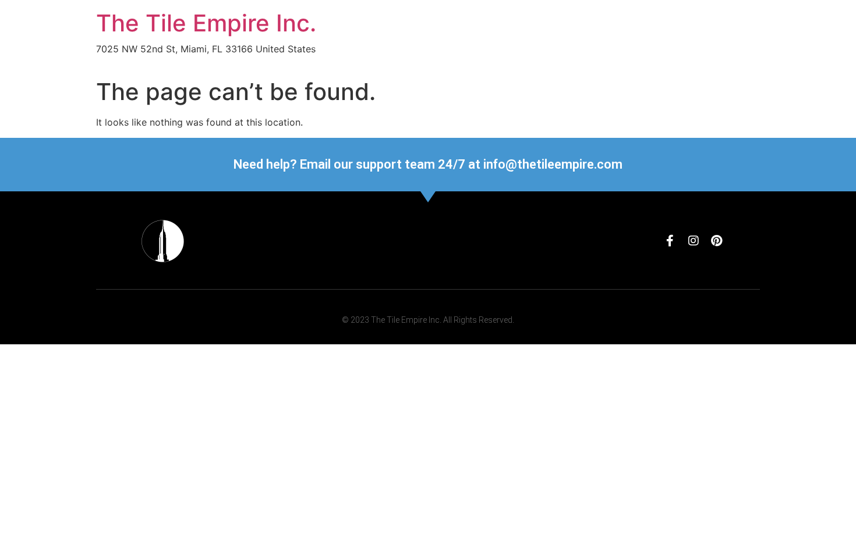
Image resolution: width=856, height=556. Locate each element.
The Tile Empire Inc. (206, 23)
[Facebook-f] (670, 240)
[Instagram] (693, 240)
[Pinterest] (716, 240)
